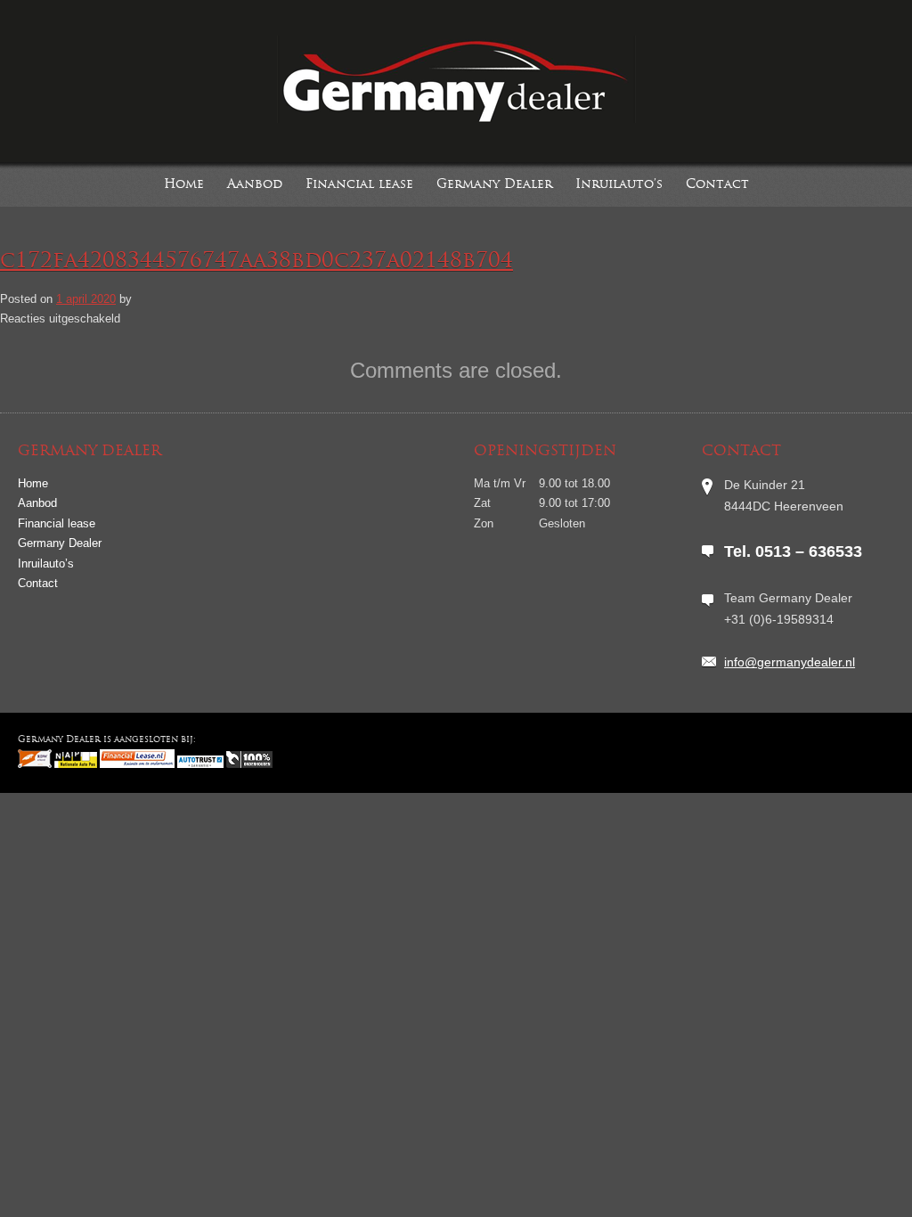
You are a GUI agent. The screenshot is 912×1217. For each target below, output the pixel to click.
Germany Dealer (494, 185)
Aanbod (254, 185)
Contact (717, 185)
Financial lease (359, 185)
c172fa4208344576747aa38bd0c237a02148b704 (256, 262)
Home (184, 185)
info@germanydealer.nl (789, 662)
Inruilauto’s (619, 185)
